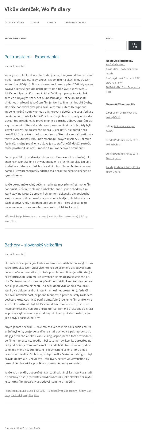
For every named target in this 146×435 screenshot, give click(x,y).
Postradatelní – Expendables (32, 56)
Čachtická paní (19, 395)
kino (36, 395)
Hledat (109, 38)
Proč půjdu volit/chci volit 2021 (123, 78)
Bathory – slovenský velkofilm (33, 245)
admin (109, 153)
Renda (109, 140)
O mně (35, 22)
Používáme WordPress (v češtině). (22, 428)
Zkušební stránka (75, 22)
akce (7, 221)
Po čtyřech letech (115, 64)
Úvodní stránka (14, 22)
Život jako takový (68, 216)
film (13, 221)
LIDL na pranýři (114, 82)
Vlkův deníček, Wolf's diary (38, 9)
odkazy (51, 22)
